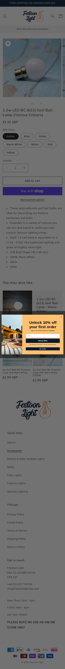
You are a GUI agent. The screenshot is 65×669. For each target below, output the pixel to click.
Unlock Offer (43, 341)
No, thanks (43, 348)
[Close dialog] (61, 316)
